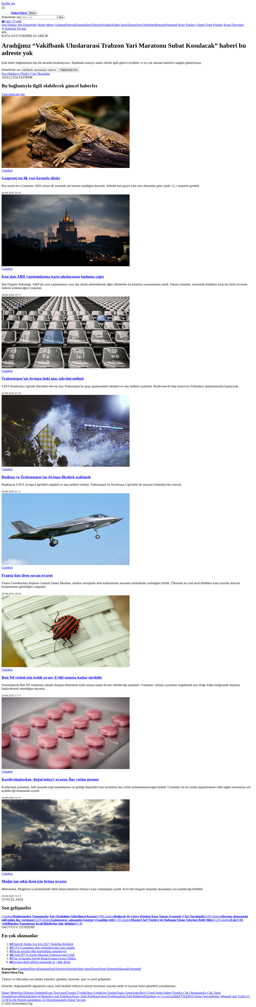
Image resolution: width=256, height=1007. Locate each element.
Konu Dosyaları (234, 25)
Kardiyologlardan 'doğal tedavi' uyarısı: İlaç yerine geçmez (50, 779)
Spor (89, 25)
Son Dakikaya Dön (14, 73)
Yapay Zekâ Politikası (85, 996)
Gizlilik (173, 996)
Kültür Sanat (120, 25)
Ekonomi (80, 25)
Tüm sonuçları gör (13, 94)
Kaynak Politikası (60, 996)
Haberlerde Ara (68, 69)
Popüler (218, 25)
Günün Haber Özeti (166, 992)
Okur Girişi (93, 992)
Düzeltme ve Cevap (156, 996)
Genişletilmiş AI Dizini (39, 1000)
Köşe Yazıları (186, 25)
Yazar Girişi (124, 992)
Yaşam (132, 25)
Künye (15, 996)
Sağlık (108, 25)
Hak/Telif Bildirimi (132, 996)
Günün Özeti (204, 25)
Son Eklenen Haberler (32, 992)
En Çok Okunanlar (38, 73)
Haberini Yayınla (14, 28)
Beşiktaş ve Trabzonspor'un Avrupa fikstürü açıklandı (46, 477)
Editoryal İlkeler (39, 996)
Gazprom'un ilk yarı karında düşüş (31, 178)
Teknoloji (98, 25)
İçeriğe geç (8, 3)
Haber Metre (46, 25)
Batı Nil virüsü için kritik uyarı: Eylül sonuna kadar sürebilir (52, 677)
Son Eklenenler (27, 25)
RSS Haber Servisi (200, 996)
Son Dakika (9, 25)
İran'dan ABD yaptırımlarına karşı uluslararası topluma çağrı (53, 276)
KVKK (183, 996)
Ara (61, 17)
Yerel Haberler (145, 25)
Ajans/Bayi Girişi (143, 992)
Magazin (159, 25)
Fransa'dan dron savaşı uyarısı (27, 575)
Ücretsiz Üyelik (76, 992)
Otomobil (171, 25)
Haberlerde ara (11, 17)
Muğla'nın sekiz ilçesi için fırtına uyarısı (34, 881)
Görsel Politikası (109, 996)
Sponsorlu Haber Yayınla (70, 1000)
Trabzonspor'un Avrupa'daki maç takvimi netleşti (43, 378)
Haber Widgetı (221, 996)
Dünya (69, 25)
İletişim (24, 996)
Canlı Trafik (237, 996)
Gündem (59, 25)
